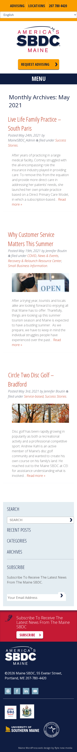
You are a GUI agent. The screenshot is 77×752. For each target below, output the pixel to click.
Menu (39, 79)
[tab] (40, 527)
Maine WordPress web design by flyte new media (45, 747)
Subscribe (27, 634)
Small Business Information (27, 265)
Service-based (34, 396)
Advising (17, 5)
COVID (31, 255)
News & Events (48, 255)
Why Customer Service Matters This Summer (31, 239)
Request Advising (35, 64)
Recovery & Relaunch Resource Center (34, 261)
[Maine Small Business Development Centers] (38, 40)
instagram (8, 691)
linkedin (26, 691)
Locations (36, 5)
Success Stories (55, 396)
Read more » (36, 475)
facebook (17, 691)
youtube (35, 691)
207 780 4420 (58, 5)
